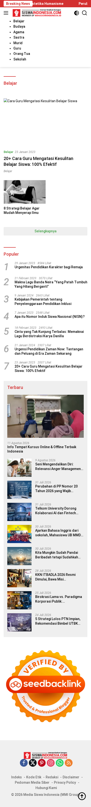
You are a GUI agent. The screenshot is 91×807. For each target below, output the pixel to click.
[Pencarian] (84, 13)
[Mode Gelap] (76, 13)
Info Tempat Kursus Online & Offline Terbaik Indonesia (41, 449)
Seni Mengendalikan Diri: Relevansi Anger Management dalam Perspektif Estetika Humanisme (58, 466)
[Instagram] (51, 763)
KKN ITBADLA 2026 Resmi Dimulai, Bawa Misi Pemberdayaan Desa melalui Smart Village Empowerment (57, 577)
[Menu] (7, 13)
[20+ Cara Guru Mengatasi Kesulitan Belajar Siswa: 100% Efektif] (45, 121)
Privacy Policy (65, 782)
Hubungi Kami (46, 788)
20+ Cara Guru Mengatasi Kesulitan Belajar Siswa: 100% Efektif (49, 368)
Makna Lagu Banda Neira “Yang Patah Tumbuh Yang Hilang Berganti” (51, 284)
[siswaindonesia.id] (36, 13)
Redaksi (52, 777)
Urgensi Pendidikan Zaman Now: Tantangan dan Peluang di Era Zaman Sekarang (49, 351)
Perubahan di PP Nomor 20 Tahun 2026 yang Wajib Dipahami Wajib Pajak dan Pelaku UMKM (56, 488)
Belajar (8, 152)
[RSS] (69, 763)
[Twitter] (33, 763)
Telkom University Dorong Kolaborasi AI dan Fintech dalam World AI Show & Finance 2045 (55, 510)
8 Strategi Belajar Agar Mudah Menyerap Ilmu (22, 210)
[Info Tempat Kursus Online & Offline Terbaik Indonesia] (45, 416)
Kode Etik (33, 777)
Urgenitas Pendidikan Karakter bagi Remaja (49, 267)
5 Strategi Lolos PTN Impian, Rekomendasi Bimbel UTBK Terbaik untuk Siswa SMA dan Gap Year (58, 621)
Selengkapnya (45, 231)
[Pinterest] (42, 763)
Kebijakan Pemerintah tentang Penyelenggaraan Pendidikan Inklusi (43, 301)
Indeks (16, 777)
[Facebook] (24, 763)
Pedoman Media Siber (32, 782)
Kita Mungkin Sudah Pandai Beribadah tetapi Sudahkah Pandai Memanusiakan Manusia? (56, 555)
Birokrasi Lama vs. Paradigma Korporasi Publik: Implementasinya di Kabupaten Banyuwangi (58, 599)
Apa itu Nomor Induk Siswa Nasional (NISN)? (50, 317)
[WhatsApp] (60, 763)
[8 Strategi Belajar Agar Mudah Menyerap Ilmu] (25, 192)
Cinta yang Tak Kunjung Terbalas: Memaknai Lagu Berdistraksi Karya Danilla (49, 334)
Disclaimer (71, 777)
